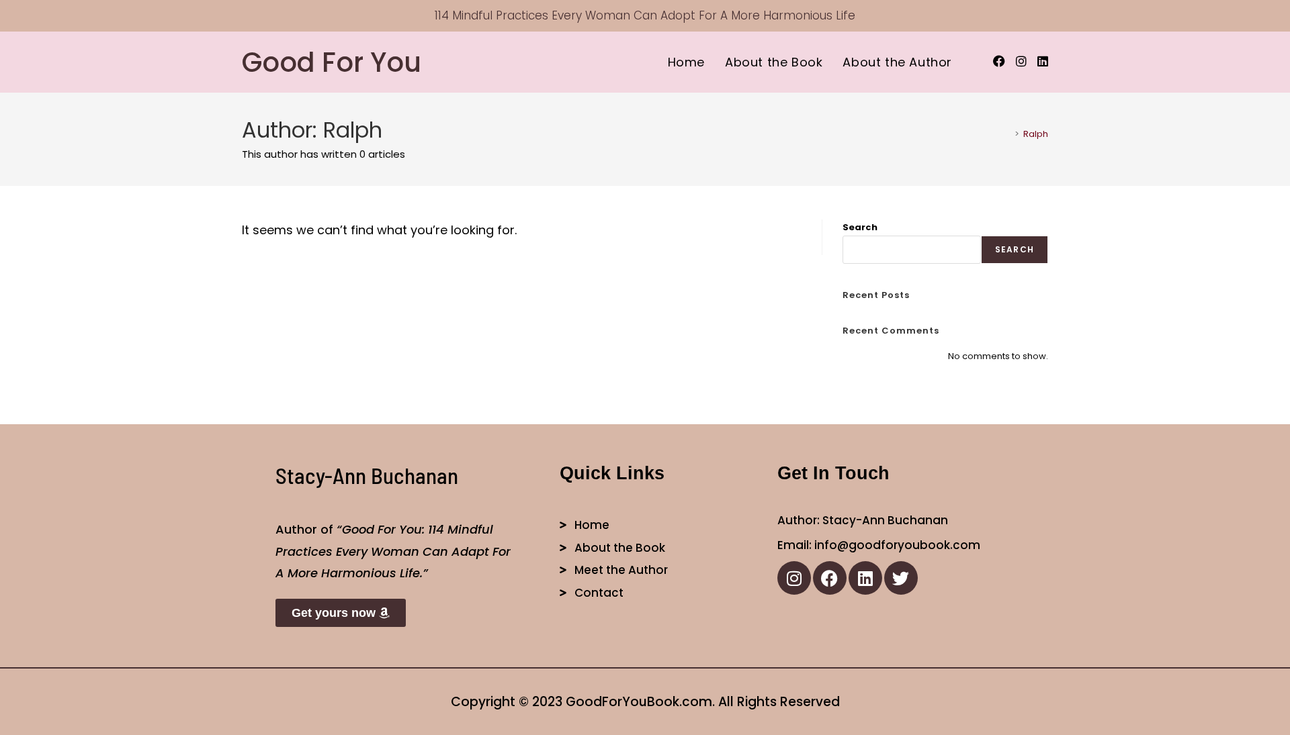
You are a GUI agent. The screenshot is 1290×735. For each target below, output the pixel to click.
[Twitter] (901, 578)
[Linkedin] (865, 578)
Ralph (1035, 134)
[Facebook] (830, 578)
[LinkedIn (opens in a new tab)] (1043, 61)
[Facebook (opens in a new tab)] (999, 61)
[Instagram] (794, 578)
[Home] (1007, 134)
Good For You (331, 62)
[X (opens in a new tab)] (978, 62)
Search (860, 227)
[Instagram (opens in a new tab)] (1021, 61)
